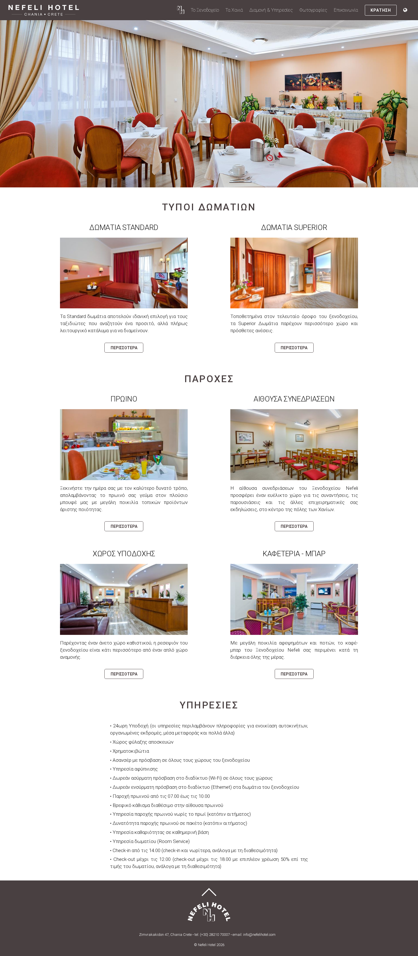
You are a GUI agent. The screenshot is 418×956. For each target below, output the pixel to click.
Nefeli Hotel (207, 945)
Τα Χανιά (234, 10)
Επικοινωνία (346, 10)
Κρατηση (381, 10)
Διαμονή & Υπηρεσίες (271, 10)
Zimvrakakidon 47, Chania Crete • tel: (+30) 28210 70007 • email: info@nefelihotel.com (207, 934)
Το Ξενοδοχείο (205, 10)
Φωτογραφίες (313, 10)
